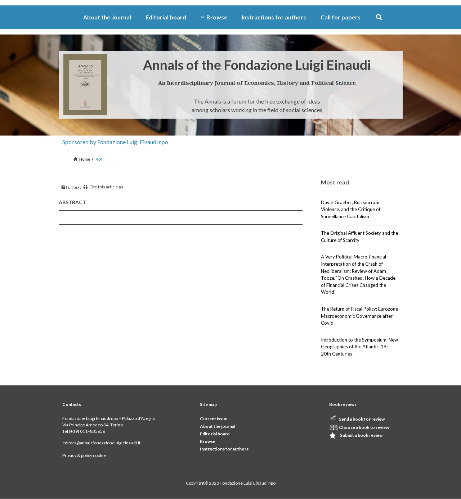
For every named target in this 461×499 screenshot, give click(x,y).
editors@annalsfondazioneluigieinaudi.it (101, 442)
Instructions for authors (274, 17)
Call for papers (341, 17)
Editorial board (166, 17)
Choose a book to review (364, 427)
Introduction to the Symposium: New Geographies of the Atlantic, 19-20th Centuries (359, 347)
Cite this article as (106, 186)
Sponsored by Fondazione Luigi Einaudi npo (115, 141)
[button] (379, 17)
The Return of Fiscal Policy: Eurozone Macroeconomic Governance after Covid (359, 316)
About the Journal (107, 17)
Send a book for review (362, 419)
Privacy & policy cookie (84, 455)
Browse (216, 17)
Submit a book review (361, 435)
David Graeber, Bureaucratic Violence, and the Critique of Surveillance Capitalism (350, 209)
